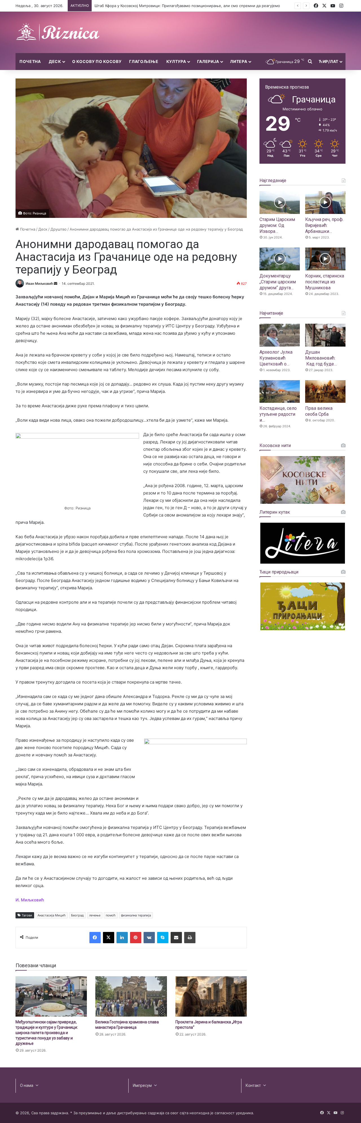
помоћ (111, 915)
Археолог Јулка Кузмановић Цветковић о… (275, 358)
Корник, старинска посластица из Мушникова (324, 281)
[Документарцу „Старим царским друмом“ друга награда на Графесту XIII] (279, 259)
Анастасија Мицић (52, 915)
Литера (238, 61)
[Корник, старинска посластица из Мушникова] (325, 259)
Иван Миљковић (39, 283)
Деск (55, 61)
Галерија (208, 61)
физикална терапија (136, 915)
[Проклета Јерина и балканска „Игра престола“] (211, 996)
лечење (94, 915)
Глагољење (143, 61)
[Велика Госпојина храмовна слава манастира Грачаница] (131, 996)
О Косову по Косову (97, 61)
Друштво (58, 229)
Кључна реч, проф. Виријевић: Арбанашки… (324, 225)
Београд (77, 915)
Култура (176, 61)
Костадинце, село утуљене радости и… (278, 414)
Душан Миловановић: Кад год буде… (321, 358)
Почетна (30, 61)
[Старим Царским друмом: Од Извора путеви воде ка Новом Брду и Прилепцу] (279, 202)
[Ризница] (58, 32)
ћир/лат (328, 61)
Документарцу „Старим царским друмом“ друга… (277, 281)
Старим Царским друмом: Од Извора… (277, 225)
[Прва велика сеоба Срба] (325, 391)
